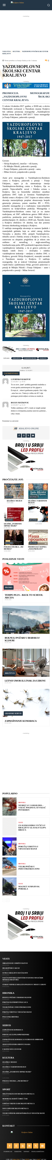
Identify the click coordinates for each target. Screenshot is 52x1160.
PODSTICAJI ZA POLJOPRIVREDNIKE (15, 1034)
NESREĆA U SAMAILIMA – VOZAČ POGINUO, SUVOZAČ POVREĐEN (32, 807)
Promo (8, 587)
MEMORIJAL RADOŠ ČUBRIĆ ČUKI (15, 1099)
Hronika (9, 630)
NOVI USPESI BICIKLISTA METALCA (15, 1108)
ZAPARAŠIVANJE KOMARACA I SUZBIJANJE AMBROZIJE (22, 1039)
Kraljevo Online (29, 428)
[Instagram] (24, 436)
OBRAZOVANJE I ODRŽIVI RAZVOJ (15, 963)
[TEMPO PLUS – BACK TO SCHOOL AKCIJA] (26, 577)
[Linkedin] (22, 1146)
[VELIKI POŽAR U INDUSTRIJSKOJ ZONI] (9, 866)
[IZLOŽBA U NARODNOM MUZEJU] (38, 491)
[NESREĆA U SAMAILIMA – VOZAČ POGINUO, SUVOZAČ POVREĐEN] (9, 806)
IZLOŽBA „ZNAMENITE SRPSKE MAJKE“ (16, 1072)
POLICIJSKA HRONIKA (10, 1017)
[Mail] (29, 1146)
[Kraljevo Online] (26, 5)
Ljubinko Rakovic (21, 379)
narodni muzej (30, 358)
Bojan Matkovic (20, 403)
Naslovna (6, 51)
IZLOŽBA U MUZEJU (14, 501)
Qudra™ (39, 1159)
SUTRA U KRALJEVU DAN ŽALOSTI (15, 973)
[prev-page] (3, 900)
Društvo (10, 673)
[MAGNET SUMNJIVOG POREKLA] (9, 886)
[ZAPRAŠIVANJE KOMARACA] (26, 703)
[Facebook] (19, 436)
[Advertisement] (26, 32)
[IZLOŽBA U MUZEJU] (14, 491)
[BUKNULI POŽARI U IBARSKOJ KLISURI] (26, 620)
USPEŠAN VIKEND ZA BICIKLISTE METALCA (18, 1103)
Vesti (20, 822)
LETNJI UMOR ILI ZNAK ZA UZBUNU (25, 680)
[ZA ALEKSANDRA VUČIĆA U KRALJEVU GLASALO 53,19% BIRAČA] (9, 826)
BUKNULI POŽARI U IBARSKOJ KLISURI (16, 997)
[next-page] (7, 900)
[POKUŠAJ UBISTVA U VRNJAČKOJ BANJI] (9, 846)
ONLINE (27, 1159)
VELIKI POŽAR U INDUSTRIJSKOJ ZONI (28, 868)
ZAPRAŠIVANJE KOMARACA (21, 721)
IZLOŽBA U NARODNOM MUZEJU (14, 1067)
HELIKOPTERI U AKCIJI (11, 968)
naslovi (43, 358)
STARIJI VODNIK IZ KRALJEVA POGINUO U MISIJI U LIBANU (24, 984)
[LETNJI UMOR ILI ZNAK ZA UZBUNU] (26, 663)
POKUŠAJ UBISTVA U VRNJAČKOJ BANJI (28, 848)
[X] (28, 436)
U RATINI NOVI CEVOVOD (11, 1049)
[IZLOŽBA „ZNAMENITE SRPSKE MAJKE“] (14, 514)
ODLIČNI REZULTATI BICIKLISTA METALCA (18, 1094)
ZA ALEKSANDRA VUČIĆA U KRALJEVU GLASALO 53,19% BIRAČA (32, 827)
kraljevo (17, 358)
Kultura (16, 51)
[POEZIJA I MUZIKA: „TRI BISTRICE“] (14, 537)
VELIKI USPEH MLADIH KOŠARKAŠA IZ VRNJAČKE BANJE (23, 1113)
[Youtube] (33, 436)
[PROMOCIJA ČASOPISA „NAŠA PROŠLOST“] (38, 537)
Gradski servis (13, 713)
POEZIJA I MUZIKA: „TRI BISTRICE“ (15, 1081)
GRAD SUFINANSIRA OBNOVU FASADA (16, 1044)
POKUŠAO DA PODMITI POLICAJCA (15, 1002)
